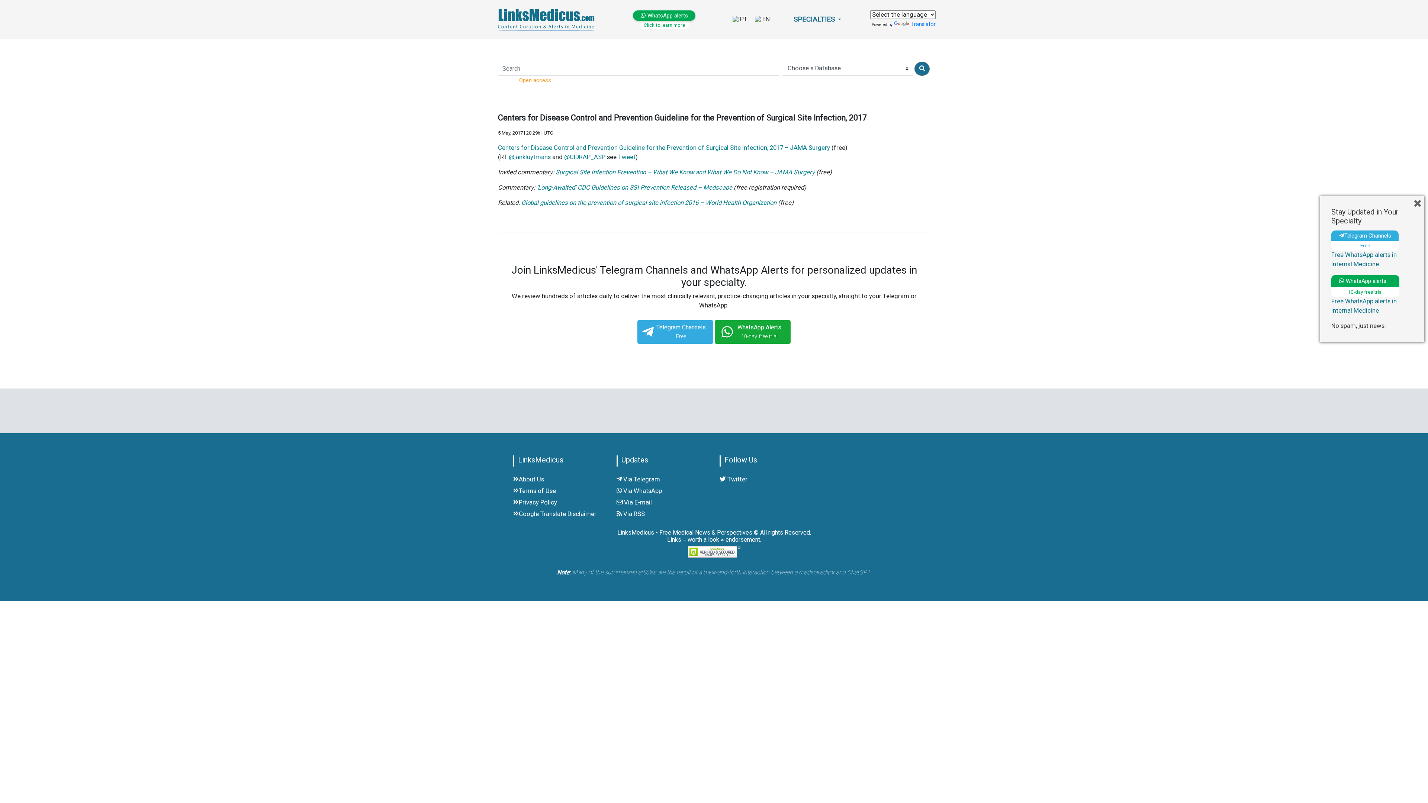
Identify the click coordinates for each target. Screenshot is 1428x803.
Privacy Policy (538, 502)
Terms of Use (537, 490)
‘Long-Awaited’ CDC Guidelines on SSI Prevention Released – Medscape (634, 187)
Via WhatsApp (642, 490)
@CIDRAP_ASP (584, 157)
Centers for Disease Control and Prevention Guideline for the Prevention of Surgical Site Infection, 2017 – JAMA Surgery (664, 147)
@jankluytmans (530, 157)
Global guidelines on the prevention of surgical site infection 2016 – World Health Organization (648, 202)
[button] (817, 19)
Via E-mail (637, 502)
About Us (531, 479)
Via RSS (633, 513)
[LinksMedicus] (547, 19)
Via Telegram (641, 479)
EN (765, 19)
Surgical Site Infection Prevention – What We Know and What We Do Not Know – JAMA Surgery (685, 172)
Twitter (736, 479)
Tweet (627, 157)
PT (743, 19)
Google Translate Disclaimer (557, 513)
